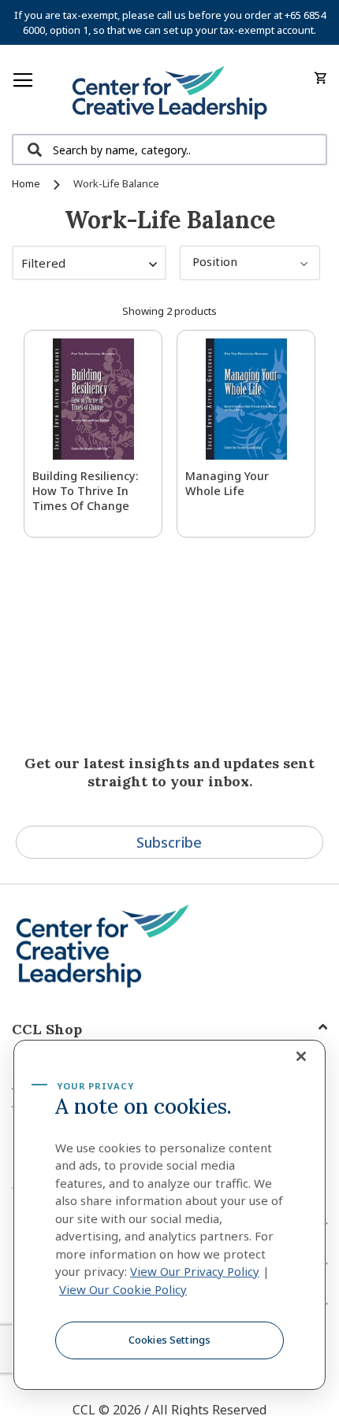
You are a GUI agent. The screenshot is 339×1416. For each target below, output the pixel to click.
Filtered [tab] (43, 263)
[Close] (301, 1056)
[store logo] (169, 93)
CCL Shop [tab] (47, 1029)
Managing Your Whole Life (227, 483)
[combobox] (169, 149)
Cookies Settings (169, 1340)
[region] (169, 1215)
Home (27, 183)
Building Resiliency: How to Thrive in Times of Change (85, 490)
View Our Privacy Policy (194, 1271)
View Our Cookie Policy (123, 1289)
